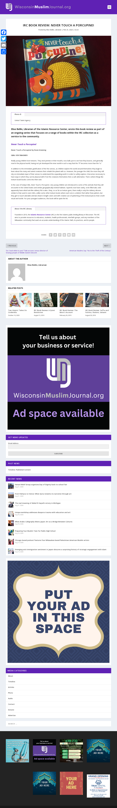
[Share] (3, 51)
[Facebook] (3, 32)
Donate (11, 710)
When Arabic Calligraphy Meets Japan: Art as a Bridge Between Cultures (43, 522)
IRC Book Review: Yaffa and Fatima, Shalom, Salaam (97, 311)
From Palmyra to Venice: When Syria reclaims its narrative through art (43, 494)
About (10, 676)
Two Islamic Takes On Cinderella (17, 311)
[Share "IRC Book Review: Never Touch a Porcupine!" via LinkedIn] (64, 235)
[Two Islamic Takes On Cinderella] (20, 300)
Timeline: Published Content (19, 470)
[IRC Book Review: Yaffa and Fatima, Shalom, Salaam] (97, 300)
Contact (11, 704)
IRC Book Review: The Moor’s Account (69, 311)
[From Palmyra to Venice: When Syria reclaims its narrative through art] (11, 495)
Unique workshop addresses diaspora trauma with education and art (42, 512)
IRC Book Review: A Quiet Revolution (44, 311)
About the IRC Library (23, 209)
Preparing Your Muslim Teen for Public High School (35, 531)
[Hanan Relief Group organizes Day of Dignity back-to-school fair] (11, 486)
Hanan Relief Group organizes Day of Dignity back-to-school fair (41, 484)
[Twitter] (3, 39)
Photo (10, 693)
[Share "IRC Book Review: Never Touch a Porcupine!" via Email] (69, 235)
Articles (11, 687)
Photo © (18, 114)
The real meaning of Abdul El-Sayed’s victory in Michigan (38, 503)
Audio (10, 698)
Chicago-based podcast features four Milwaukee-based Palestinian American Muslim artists (52, 540)
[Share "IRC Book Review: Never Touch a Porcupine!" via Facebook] (50, 235)
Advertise (12, 715)
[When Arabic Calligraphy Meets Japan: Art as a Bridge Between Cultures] (11, 523)
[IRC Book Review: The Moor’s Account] (71, 300)
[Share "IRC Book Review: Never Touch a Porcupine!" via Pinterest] (59, 235)
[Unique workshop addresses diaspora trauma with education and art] (11, 514)
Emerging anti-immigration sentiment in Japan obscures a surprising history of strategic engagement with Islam (60, 549)
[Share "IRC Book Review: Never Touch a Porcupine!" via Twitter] (55, 235)
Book (77, 30)
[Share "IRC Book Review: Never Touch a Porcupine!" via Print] (73, 235)
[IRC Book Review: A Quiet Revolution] (45, 300)
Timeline (11, 681)
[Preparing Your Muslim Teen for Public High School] (11, 532)
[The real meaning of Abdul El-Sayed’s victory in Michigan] (11, 505)
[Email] (3, 45)
